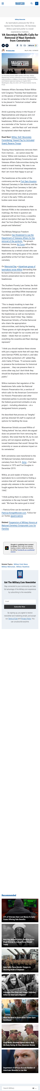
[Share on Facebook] (17, 45)
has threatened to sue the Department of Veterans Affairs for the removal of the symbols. (18, 238)
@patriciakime (17, 516)
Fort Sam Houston (29, 181)
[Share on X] (21, 45)
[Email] (24, 45)
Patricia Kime (11, 50)
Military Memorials (20, 19)
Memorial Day (10, 266)
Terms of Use (13, 619)
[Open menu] (3, 3)
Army (24, 462)
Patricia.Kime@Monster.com (14, 513)
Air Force (21, 244)
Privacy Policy (26, 619)
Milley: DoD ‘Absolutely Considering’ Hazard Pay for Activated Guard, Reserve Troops (18, 140)
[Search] (31, 3)
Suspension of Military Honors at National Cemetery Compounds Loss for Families (19, 525)
